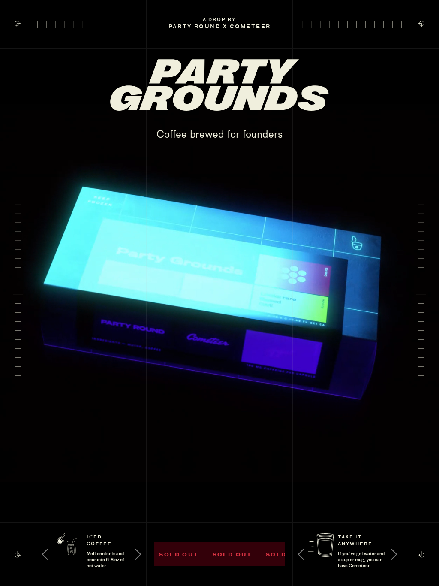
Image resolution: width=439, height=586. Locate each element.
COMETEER (250, 26)
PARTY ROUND (194, 26)
